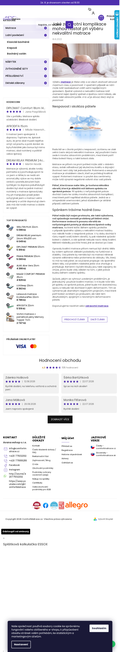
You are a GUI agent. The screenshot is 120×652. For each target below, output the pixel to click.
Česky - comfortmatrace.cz (105, 447)
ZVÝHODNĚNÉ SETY (16, 68)
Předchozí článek (74, 319)
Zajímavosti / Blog (41, 460)
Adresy (65, 458)
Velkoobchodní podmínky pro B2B (41, 488)
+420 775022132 (17, 455)
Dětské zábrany (15, 83)
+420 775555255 (18, 460)
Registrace (67, 450)
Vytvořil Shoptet (105, 519)
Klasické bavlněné (18, 42)
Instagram (14, 469)
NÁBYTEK (10, 61)
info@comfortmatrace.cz (17, 450)
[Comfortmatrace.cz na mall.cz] (76, 505)
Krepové (12, 48)
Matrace (10, 28)
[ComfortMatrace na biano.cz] (61, 505)
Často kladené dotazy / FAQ (44, 451)
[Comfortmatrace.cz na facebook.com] (46, 505)
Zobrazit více (60, 419)
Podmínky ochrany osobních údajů (41, 473)
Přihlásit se (67, 446)
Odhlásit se (67, 462)
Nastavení (21, 644)
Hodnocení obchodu (60, 360)
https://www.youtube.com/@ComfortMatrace (17, 484)
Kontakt (36, 445)
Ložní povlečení (14, 35)
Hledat (70, 24)
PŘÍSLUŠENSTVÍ (14, 76)
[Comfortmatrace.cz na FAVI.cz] (37, 505)
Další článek (98, 319)
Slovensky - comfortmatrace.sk (105, 454)
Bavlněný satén (16, 53)
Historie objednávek (72, 454)
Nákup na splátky (40, 479)
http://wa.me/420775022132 (17, 475)
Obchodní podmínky (42, 468)
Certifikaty (37, 482)
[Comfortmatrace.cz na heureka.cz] (54, 505)
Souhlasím (99, 628)
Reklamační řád (40, 456)
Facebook (14, 465)
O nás (35, 464)
